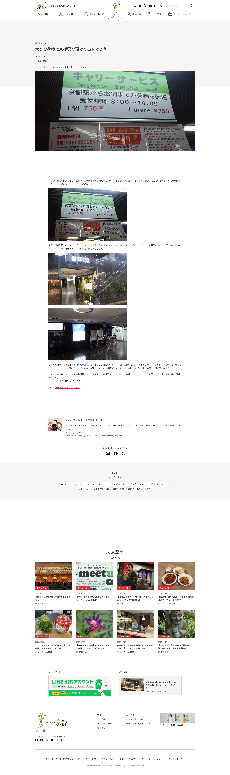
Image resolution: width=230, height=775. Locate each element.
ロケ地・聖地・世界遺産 (126, 484)
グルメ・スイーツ (102, 484)
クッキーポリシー (176, 759)
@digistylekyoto (77, 432)
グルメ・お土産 (96, 14)
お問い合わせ (107, 759)
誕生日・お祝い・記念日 (140, 489)
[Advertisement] (115, 34)
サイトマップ (51, 759)
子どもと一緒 (147, 484)
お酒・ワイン (83, 484)
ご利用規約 (90, 759)
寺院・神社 (86, 489)
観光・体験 (42, 60)
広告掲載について (71, 759)
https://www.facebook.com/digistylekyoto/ (100, 435)
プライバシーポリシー (152, 759)
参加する (136, 14)
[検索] (191, 5)
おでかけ (68, 14)
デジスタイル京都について (139, 723)
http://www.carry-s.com (67, 387)
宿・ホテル (163, 484)
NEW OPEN (67, 484)
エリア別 (157, 14)
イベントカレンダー (183, 14)
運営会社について (127, 759)
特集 (46, 14)
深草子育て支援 (102, 489)
